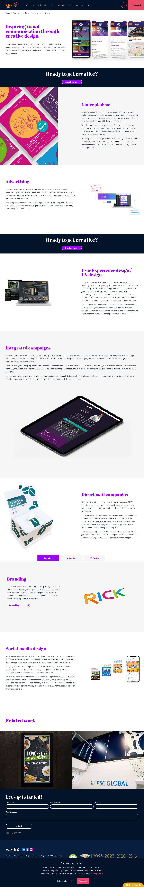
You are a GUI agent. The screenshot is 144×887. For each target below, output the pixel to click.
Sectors (52, 5)
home (27, 5)
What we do (17, 13)
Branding (14, 605)
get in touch (135, 5)
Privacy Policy (97, 873)
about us (79, 5)
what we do (37, 5)
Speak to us (71, 81)
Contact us (70, 247)
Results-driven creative (33, 13)
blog (88, 5)
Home (8, 13)
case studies (67, 5)
